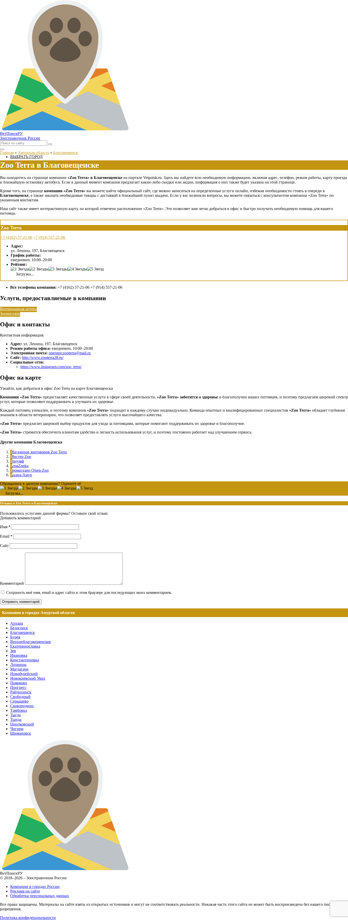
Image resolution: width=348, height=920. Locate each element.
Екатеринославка (25, 646)
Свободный (20, 696)
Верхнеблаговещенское (30, 641)
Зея (13, 651)
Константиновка (24, 660)
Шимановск (20, 733)
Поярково (18, 683)
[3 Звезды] (58, 269)
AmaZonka (19, 466)
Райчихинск (20, 692)
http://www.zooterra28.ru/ (42, 357)
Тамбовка (18, 710)
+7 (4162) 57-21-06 (16, 237)
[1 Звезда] (20, 269)
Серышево (19, 701)
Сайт (4, 545)
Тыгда (15, 715)
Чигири (16, 729)
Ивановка (18, 655)
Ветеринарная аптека (18, 309)
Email (6, 536)
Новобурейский (24, 674)
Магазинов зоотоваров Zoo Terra (38, 452)
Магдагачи (19, 669)
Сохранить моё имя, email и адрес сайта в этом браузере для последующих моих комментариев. (89, 592)
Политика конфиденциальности (28, 917)
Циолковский (22, 724)
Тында (15, 719)
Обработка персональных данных (39, 896)
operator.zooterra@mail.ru (70, 353)
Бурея (15, 637)
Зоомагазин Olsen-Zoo (29, 470)
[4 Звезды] (77, 269)
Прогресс (18, 687)
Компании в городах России (35, 886)
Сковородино (22, 706)
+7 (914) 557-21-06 (49, 237)
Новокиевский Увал (27, 678)
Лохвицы (18, 664)
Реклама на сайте (25, 891)
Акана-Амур (21, 475)
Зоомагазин (10, 313)
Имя (5, 527)
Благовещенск (22, 632)
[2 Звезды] (38, 269)
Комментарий (12, 583)
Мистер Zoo (20, 456)
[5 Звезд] (95, 269)
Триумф (17, 461)
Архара (16, 623)
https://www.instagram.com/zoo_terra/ (51, 367)
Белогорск (19, 628)
